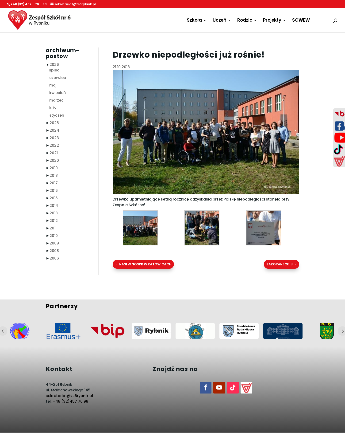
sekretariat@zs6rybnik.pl (69, 395)
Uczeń (219, 21)
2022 (54, 145)
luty (52, 107)
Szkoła (194, 21)
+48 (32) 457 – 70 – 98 (29, 4)
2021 (54, 153)
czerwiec (57, 77)
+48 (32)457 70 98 (70, 401)
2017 (54, 183)
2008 (54, 250)
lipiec (54, 70)
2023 (54, 138)
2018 (54, 175)
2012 (54, 220)
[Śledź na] (246, 388)
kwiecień (57, 92)
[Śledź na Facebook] (205, 388)
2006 (54, 258)
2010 (54, 235)
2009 (54, 243)
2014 (54, 205)
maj (53, 85)
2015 (54, 198)
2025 (54, 123)
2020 (54, 160)
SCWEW (301, 21)
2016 (54, 190)
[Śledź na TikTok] (233, 388)
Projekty (272, 21)
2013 (54, 213)
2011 (53, 228)
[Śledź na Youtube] (219, 388)
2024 (54, 130)
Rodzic (244, 21)
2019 (54, 168)
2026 (54, 64)
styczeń (56, 115)
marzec (56, 100)
